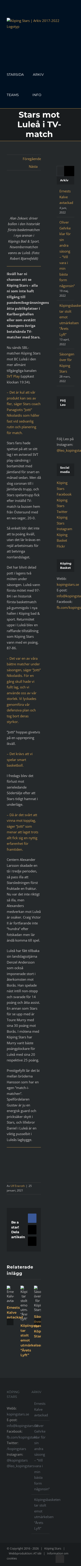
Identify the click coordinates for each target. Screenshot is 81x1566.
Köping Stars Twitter (62, 506)
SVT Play (13, 376)
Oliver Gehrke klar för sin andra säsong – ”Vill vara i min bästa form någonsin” (40, 1457)
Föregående (32, 158)
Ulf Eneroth (18, 1186)
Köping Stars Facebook (64, 488)
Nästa (33, 166)
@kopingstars (17, 1460)
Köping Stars (52, 1548)
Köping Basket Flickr (62, 540)
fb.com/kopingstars (22, 1437)
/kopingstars (16, 1448)
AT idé (37, 1553)
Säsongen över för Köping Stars (36, 1288)
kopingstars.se (68, 584)
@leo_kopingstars (20, 1466)
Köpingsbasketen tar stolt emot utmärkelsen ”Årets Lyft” (22, 1292)
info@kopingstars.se (22, 1425)
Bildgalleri (22, 1313)
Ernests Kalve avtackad (15, 1312)
